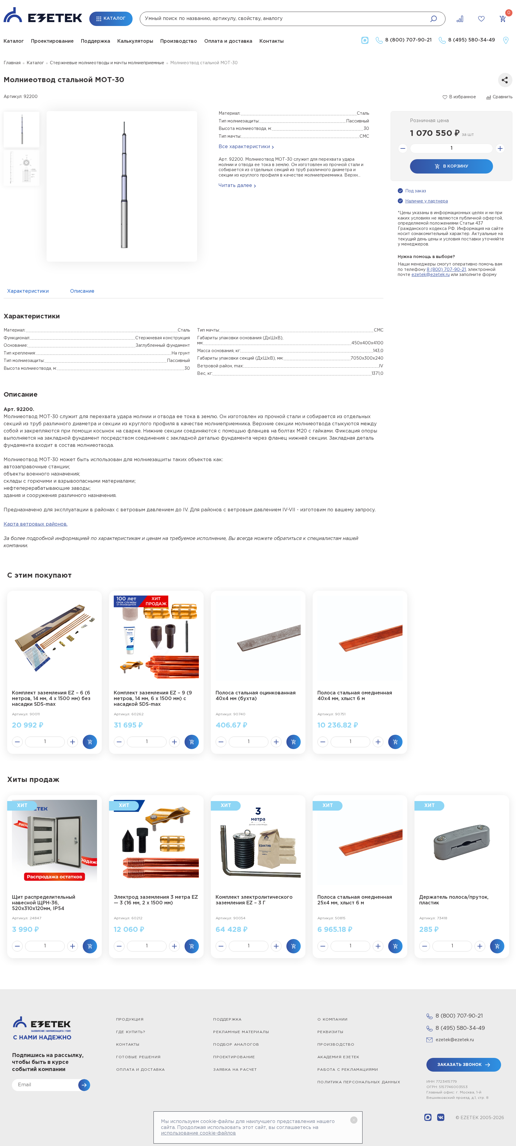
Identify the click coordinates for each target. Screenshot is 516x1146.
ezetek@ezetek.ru (430, 275)
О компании (332, 1019)
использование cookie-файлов (198, 1133)
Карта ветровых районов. (35, 524)
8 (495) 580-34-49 (460, 1028)
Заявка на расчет (235, 1069)
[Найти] (433, 19)
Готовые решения (138, 1057)
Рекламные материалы (241, 1032)
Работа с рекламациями (347, 1069)
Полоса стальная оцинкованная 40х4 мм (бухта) (256, 696)
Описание (82, 291)
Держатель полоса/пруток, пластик (454, 900)
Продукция (130, 1019)
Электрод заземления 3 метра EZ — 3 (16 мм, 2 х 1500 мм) (156, 900)
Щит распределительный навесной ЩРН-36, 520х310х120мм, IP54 (43, 903)
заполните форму (478, 275)
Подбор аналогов (236, 1044)
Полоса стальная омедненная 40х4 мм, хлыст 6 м (354, 696)
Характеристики (28, 291)
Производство (178, 41)
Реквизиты (330, 1032)
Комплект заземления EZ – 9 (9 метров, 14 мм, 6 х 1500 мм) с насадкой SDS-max (153, 699)
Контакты (271, 41)
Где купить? (130, 1032)
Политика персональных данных (358, 1082)
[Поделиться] (505, 80)
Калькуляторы (135, 41)
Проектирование (52, 41)
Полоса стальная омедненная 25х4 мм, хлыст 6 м (354, 900)
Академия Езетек (338, 1057)
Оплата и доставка (228, 41)
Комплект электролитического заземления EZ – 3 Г (254, 900)
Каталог (14, 41)
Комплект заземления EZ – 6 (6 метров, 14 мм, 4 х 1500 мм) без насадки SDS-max (51, 699)
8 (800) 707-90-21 (446, 269)
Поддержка (95, 41)
